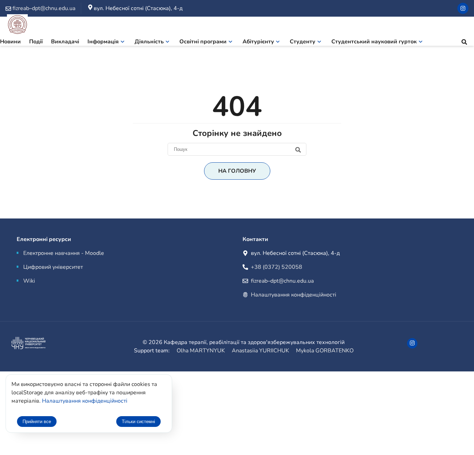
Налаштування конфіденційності (293, 295)
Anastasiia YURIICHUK (260, 350)
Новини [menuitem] (10, 41)
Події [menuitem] (36, 41)
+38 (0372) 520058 (276, 267)
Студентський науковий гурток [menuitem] (374, 41)
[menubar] (215, 43)
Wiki (29, 281)
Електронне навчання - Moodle (63, 253)
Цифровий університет (53, 267)
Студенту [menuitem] (302, 41)
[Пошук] (237, 149)
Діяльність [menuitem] (149, 41)
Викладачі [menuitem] (65, 41)
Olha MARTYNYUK (201, 350)
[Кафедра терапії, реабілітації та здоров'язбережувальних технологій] (17, 25)
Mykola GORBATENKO (325, 350)
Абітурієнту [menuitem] (258, 41)
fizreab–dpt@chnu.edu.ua (282, 281)
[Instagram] (462, 8)
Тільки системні (138, 421)
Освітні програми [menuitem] (203, 41)
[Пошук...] (464, 43)
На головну (237, 171)
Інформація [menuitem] (103, 41)
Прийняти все (37, 421)
